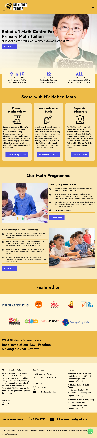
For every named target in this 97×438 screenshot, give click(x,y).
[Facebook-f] (3, 404)
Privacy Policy (85, 430)
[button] (93, 7)
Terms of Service (7, 434)
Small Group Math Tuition (42, 374)
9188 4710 (42, 388)
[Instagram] (7, 404)
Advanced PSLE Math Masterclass (45, 378)
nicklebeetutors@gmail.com (47, 392)
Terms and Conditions (37, 430)
